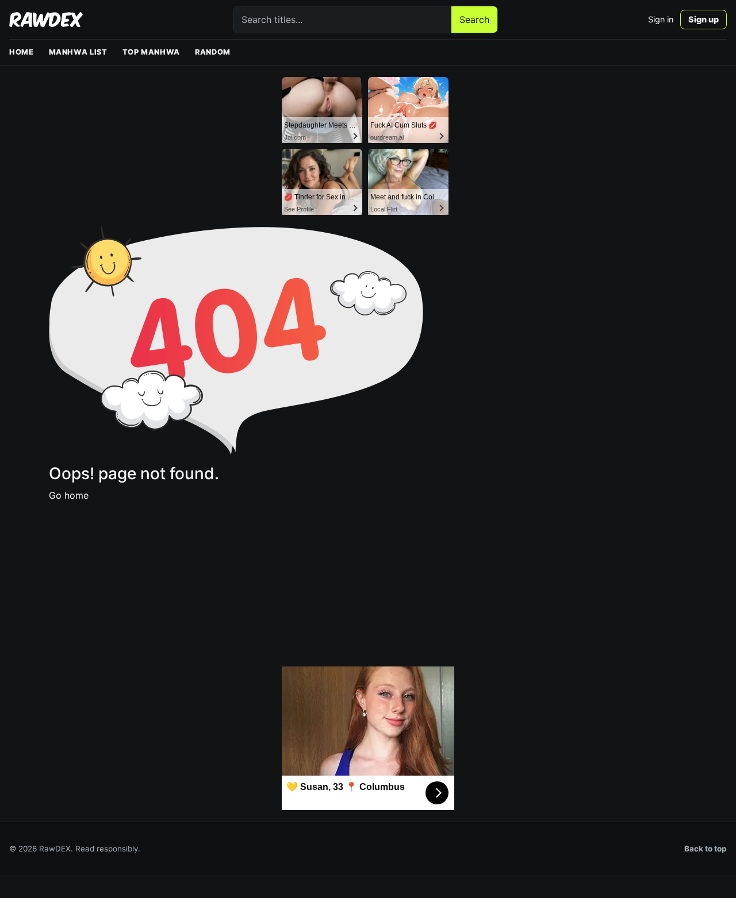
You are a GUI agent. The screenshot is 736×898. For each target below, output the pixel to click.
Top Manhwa (151, 52)
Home (21, 52)
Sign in (660, 19)
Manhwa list (78, 52)
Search (474, 19)
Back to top (705, 848)
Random (213, 52)
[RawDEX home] (46, 19)
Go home (69, 495)
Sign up (703, 19)
